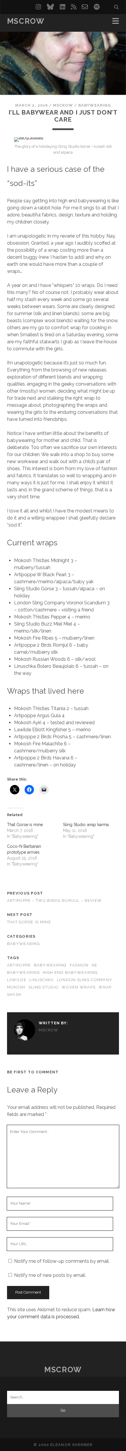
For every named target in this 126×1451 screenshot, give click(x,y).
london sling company (85, 980)
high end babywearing (70, 972)
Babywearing (94, 105)
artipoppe (19, 965)
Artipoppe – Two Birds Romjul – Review (54, 900)
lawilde (16, 980)
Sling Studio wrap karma (86, 824)
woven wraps (79, 987)
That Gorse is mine (25, 824)
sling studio (43, 987)
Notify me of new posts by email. (50, 1275)
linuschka (41, 980)
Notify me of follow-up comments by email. (62, 1261)
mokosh (16, 987)
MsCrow (25, 21)
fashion (79, 965)
